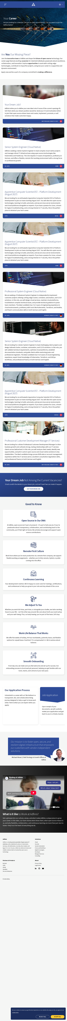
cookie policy (15, 1012)
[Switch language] (61, 4)
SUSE (4, 865)
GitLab (4, 867)
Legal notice (38, 865)
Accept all (57, 1017)
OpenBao (5, 869)
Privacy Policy (38, 863)
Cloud (36, 842)
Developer (37, 852)
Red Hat (5, 863)
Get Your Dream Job (33, 489)
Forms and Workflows (40, 848)
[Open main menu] (13, 4)
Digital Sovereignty (39, 850)
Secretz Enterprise (7, 871)
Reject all (42, 1017)
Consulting (37, 856)
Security (37, 844)
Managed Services (39, 854)
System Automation (40, 846)
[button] (5, 5)
